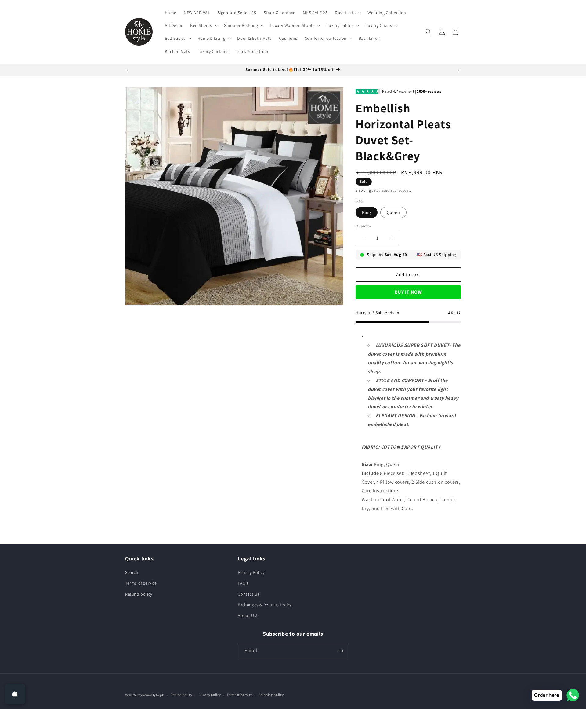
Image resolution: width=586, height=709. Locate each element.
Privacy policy (209, 694)
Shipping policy (271, 694)
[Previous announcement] (127, 70)
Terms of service (141, 583)
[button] (347, 12)
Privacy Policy (251, 572)
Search (132, 572)
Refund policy (138, 594)
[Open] (15, 694)
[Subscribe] (341, 651)
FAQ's (243, 583)
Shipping (363, 190)
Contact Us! (249, 594)
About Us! (247, 615)
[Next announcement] (458, 70)
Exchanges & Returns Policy (265, 605)
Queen (393, 212)
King (366, 212)
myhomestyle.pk (151, 695)
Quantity (363, 226)
